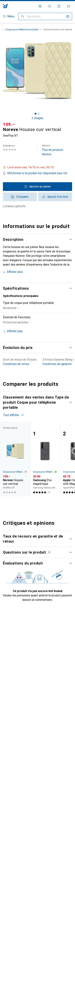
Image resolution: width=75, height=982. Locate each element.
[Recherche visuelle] (67, 16)
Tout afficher (11, 415)
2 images (37, 118)
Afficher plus (15, 272)
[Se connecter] (49, 6)
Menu (10, 16)
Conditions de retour (16, 364)
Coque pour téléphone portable (21, 29)
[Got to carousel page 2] (38, 114)
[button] (37, 167)
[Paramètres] (40, 6)
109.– (9, 124)
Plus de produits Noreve (52, 150)
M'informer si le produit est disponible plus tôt (37, 173)
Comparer (22, 196)
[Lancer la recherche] (22, 16)
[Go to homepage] (5, 6)
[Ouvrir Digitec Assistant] (59, 6)
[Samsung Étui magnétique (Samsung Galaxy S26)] (45, 459)
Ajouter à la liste (57, 196)
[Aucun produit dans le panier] (68, 6)
